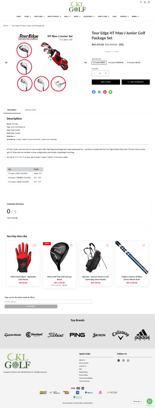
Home (5, 26)
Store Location (83, 363)
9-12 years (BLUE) (133, 63)
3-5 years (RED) (99, 63)
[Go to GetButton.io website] (149, 405)
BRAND (134, 16)
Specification (96, 59)
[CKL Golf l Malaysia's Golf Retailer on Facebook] (118, 361)
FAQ (80, 369)
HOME (19, 16)
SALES (115, 16)
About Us (82, 360)
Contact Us (82, 366)
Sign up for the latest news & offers (20, 297)
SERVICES (123, 16)
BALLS (66, 16)
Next (85, 63)
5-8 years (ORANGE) (116, 63)
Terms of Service (84, 381)
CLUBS (27, 16)
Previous (6, 63)
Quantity (95, 69)
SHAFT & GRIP (102, 16)
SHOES (76, 16)
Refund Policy (83, 372)
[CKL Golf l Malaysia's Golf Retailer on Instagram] (123, 361)
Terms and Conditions (86, 378)
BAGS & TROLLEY (53, 16)
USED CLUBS (38, 16)
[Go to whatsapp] (149, 401)
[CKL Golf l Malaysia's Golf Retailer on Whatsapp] (128, 361)
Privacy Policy (83, 375)
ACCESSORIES (88, 16)
